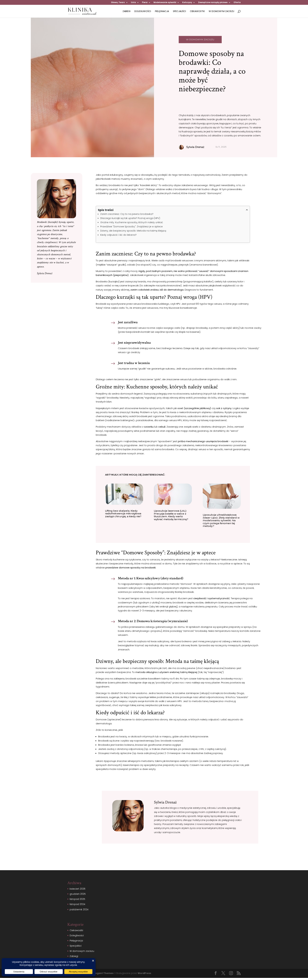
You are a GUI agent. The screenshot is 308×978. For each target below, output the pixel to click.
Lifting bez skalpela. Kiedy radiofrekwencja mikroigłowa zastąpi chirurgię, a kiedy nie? (123, 513)
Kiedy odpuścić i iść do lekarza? (118, 234)
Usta (133, 2)
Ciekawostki (197, 11)
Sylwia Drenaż (44, 273)
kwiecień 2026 (77, 888)
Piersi (144, 2)
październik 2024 (79, 909)
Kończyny (187, 2)
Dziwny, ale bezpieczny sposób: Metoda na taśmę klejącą (133, 230)
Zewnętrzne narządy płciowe (212, 2)
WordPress (144, 973)
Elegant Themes (103, 973)
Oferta (237, 2)
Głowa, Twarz (118, 2)
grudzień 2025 (78, 894)
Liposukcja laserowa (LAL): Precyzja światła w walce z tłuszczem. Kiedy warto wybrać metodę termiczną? (171, 515)
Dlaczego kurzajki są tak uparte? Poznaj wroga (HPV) (130, 218)
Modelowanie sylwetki (165, 2)
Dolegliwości (142, 11)
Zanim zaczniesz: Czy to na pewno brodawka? (126, 214)
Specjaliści (179, 11)
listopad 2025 (77, 899)
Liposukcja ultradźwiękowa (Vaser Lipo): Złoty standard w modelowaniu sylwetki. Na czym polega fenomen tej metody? (221, 520)
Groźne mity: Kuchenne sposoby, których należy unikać (131, 222)
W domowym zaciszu (221, 11)
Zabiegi (126, 11)
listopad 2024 (77, 904)
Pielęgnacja (162, 11)
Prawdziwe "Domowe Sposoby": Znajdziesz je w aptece (131, 226)
